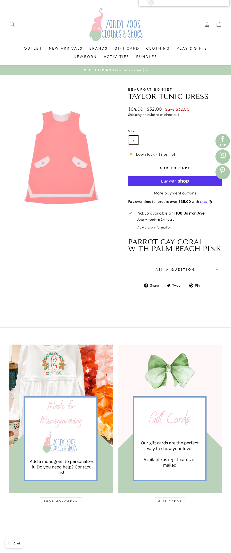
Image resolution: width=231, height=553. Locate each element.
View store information (154, 227)
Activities (116, 56)
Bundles (146, 56)
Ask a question (175, 269)
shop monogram (61, 501)
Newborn (85, 56)
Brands (98, 48)
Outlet (33, 48)
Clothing (158, 48)
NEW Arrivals (66, 48)
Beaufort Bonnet (150, 89)
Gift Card (126, 48)
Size (133, 131)
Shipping (135, 114)
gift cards (170, 501)
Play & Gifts (192, 48)
